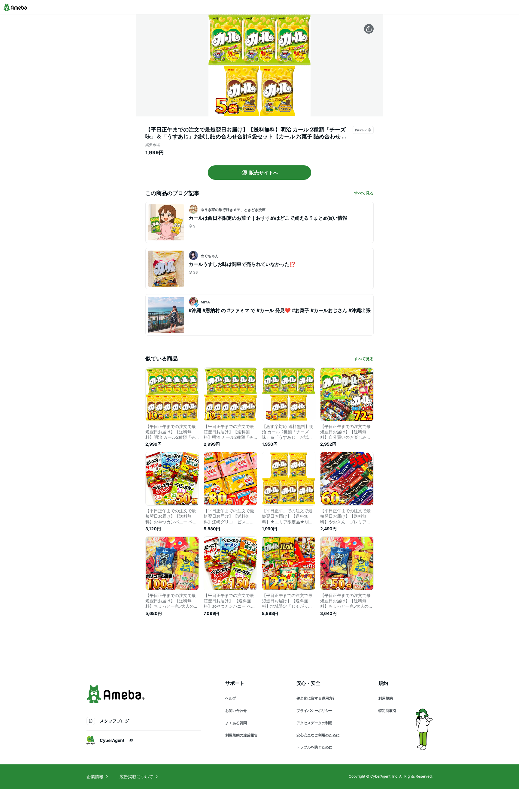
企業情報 (94, 776)
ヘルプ (230, 698)
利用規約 (385, 698)
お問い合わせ (236, 710)
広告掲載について (136, 776)
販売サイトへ (263, 173)
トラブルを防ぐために (314, 747)
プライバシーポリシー (314, 710)
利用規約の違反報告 (241, 735)
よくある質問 (236, 723)
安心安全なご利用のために (318, 735)
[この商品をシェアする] (369, 29)
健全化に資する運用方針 (316, 698)
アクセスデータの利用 (314, 723)
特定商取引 (387, 710)
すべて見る (364, 193)
